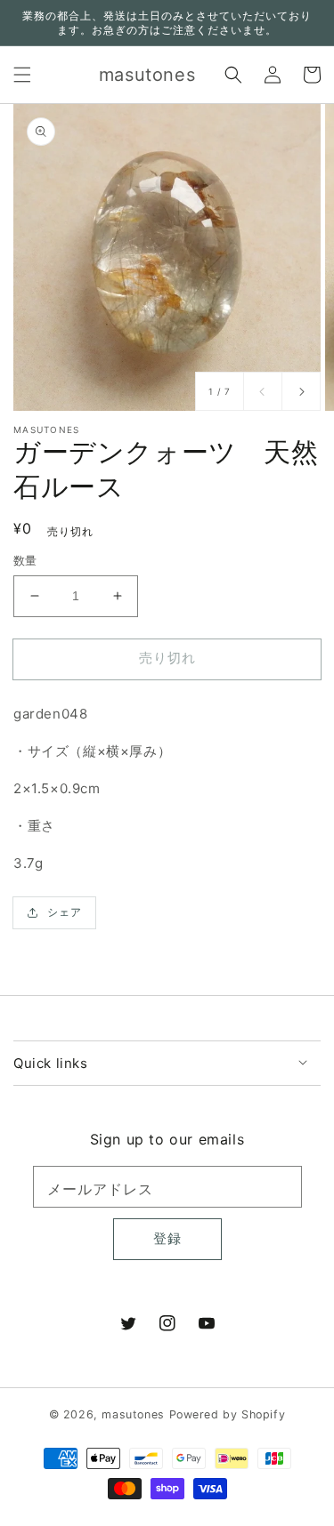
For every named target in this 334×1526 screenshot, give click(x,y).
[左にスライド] (262, 391)
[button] (22, 74)
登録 (167, 1238)
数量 (25, 560)
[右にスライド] (301, 391)
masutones (133, 1414)
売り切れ (167, 657)
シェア (64, 912)
